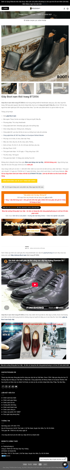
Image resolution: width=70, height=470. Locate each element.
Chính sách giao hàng (9, 400)
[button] (65, 464)
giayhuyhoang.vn (48, 253)
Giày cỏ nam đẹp (45, 14)
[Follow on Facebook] (3, 386)
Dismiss (45, 4)
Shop (32, 14)
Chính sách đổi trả (9, 402)
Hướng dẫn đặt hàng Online (36, 216)
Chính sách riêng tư (9, 409)
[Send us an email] (12, 386)
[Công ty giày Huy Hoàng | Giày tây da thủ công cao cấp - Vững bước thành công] (35, 8)
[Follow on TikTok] (9, 386)
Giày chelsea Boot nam (18, 255)
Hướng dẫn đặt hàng (9, 405)
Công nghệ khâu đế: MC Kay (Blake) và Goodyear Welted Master (23, 135)
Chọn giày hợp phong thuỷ (11, 414)
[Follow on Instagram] (6, 386)
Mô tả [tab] (27, 248)
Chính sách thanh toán (10, 407)
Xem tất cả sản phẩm (19, 216)
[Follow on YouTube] (16, 386)
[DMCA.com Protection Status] (5, 456)
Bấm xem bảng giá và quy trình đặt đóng (19, 181)
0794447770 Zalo (35, 173)
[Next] (66, 89)
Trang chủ (23, 14)
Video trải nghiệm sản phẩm (55, 216)
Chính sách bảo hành (9, 398)
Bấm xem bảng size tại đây (34, 162)
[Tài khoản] (64, 8)
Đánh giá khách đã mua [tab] (37, 248)
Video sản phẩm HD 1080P (12, 412)
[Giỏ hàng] (68, 8)
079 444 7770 (15, 426)
